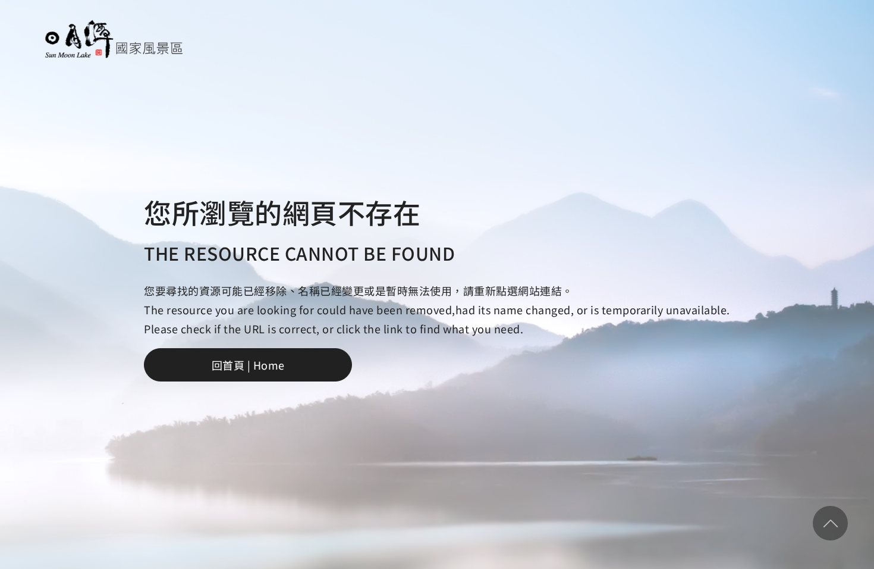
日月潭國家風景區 (114, 39)
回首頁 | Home (248, 365)
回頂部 (830, 523)
